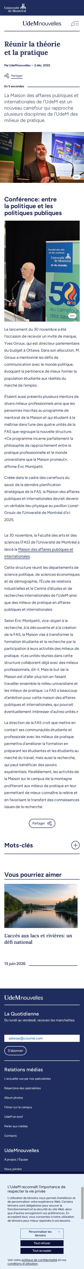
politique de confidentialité (39, 1260)
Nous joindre (13, 1169)
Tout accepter (42, 1251)
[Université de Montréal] (15, 7)
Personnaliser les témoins (44, 1233)
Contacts (10, 1136)
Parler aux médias (16, 1126)
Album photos (13, 1098)
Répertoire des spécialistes (22, 1088)
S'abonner (15, 1051)
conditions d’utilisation (23, 1264)
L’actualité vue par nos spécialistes (27, 1079)
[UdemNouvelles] (42, 23)
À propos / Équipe (16, 1159)
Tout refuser (42, 1243)
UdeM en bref (13, 1117)
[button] (74, 23)
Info (76, 177)
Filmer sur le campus (18, 1107)
